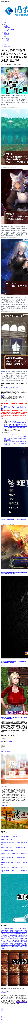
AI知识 (6, 26)
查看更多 (4, 805)
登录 (8, 40)
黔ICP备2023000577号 (10, 991)
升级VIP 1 (3, 395)
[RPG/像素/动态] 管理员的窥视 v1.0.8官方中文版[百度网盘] (14, 519)
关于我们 (6, 34)
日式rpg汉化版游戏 (14, 426)
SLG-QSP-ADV (11, 29)
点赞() (3, 418)
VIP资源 (6, 30)
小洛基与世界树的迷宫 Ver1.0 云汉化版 (14, 427)
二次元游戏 (7, 27)
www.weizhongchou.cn (12, 731)
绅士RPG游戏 (23, 426)
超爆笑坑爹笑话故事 (6, 839)
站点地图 (3, 992)
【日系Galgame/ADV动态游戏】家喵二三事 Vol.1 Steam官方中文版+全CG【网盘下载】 (15, 438)
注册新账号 (6, 751)
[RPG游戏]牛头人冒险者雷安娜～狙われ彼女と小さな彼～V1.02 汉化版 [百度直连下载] (15, 443)
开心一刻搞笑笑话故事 (7, 850)
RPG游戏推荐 (16, 424)
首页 (5, 22)
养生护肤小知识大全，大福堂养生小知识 (12, 867)
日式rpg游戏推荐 (14, 422)
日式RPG (11, 95)
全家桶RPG (9, 424)
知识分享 (6, 24)
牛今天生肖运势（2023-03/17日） (10, 836)
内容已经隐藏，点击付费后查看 (9, 387)
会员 (6, 38)
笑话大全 (6, 32)
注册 (8, 41)
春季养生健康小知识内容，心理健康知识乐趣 (13, 847)
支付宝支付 (4, 400)
